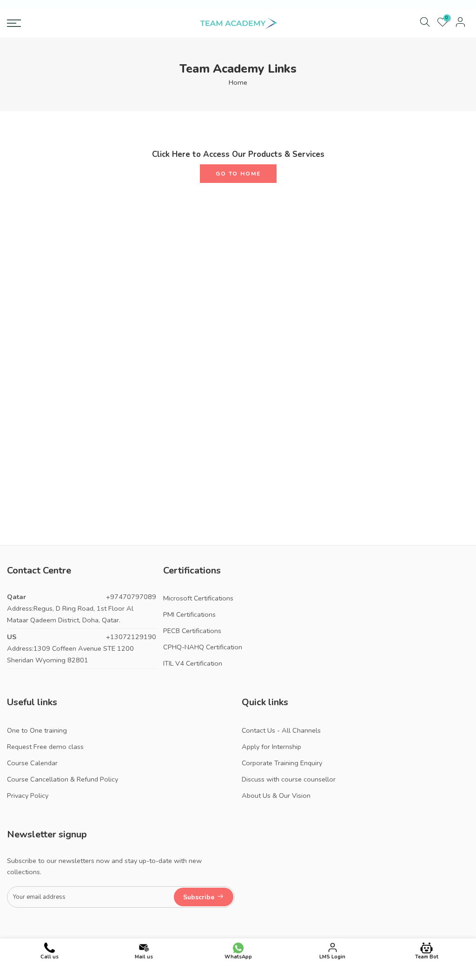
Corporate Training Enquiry (282, 763)
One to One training (37, 730)
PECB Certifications (192, 630)
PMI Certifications (189, 614)
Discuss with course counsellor (289, 779)
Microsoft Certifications (198, 598)
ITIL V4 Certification (192, 663)
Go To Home (238, 173)
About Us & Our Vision (276, 795)
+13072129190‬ (131, 636)
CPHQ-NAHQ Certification (202, 647)
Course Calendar (32, 763)
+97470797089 (131, 596)
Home (238, 82)
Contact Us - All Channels (281, 730)
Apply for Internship (271, 746)
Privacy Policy (27, 795)
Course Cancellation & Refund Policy (62, 779)
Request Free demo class (45, 746)
